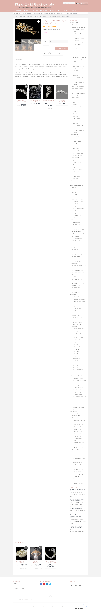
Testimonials (65, 606)
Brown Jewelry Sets (78, 431)
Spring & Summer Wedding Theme (79, 362)
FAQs (80, 0)
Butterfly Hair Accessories (78, 310)
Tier (72, 173)
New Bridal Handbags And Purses (79, 265)
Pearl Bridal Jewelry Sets (78, 447)
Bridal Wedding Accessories (76, 185)
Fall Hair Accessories (77, 317)
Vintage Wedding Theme (77, 385)
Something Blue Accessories (77, 342)
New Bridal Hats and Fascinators (78, 267)
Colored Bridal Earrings (77, 476)
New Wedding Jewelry (76, 290)
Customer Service (56, 0)
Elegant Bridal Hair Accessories (25, 599)
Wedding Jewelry (60, 13)
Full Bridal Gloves (76, 224)
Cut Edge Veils (76, 146)
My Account (48, 0)
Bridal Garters (74, 192)
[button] (38, 21)
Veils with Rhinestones (76, 183)
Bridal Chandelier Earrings (78, 469)
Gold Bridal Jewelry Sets (78, 444)
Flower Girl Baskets (75, 236)
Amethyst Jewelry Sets (79, 424)
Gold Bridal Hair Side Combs (79, 64)
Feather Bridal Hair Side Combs (79, 57)
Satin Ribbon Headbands (78, 33)
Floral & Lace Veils (75, 157)
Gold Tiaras (75, 116)
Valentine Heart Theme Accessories (79, 375)
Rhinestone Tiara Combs (79, 80)
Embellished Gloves (78, 226)
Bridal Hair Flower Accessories (78, 86)
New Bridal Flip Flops (76, 256)
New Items (72, 247)
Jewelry (53, 10)
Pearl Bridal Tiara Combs (79, 77)
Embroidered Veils (76, 148)
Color (45, 41)
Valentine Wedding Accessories (79, 380)
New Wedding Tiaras (76, 292)
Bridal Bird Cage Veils (76, 136)
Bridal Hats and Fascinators (77, 88)
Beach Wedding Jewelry (78, 303)
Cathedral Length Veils (77, 162)
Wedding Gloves (36, 13)
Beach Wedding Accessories (79, 299)
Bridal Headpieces (74, 22)
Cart (84, 3)
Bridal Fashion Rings (77, 346)
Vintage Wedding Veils (77, 394)
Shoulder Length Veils (77, 169)
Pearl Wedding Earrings (78, 483)
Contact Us (85, 0)
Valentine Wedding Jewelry (78, 382)
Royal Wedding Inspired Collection (79, 331)
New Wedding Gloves (76, 276)
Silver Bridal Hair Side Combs (60, 53)
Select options (37, 107)
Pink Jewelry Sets (77, 436)
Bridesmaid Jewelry (76, 449)
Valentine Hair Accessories (78, 378)
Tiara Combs (75, 75)
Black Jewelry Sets (78, 426)
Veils (26, 10)
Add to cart (62, 48)
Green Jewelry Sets (78, 433)
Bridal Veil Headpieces (26, 13)
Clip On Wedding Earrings (78, 474)
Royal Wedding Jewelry (78, 337)
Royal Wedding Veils (77, 339)
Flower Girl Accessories (75, 231)
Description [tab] (19, 59)
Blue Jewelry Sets (77, 429)
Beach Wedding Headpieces (79, 301)
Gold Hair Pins (76, 102)
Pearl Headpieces (76, 118)
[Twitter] (50, 584)
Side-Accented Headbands (78, 36)
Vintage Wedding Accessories (79, 389)
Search (77, 3)
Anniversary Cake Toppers (78, 208)
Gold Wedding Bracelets (78, 462)
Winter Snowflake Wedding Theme (79, 396)
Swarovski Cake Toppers (79, 217)
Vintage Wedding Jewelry (78, 392)
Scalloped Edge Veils (77, 155)
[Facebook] (41, 584)
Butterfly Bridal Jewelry (77, 308)
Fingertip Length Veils (77, 167)
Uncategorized (73, 411)
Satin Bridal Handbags (77, 203)
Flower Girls (44, 10)
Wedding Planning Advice (19, 588)
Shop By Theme (73, 294)
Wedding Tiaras (76, 360)
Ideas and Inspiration (18, 585)
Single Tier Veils (76, 178)
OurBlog (73, 10)
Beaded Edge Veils (77, 141)
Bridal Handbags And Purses (77, 199)
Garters (74, 197)
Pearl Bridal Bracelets (77, 464)
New (60, 10)
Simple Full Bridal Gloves (79, 229)
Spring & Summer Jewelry (78, 369)
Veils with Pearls (75, 180)
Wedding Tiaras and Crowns (71, 13)
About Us (59, 606)
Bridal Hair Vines (76, 99)
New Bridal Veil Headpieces (77, 270)
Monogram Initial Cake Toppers (79, 213)
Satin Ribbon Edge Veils (78, 153)
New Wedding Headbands (77, 287)
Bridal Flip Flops (75, 190)
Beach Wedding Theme (76, 296)
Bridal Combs (75, 344)
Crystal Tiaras (76, 111)
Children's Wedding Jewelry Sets (78, 233)
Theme (66, 10)
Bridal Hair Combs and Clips (58, 52)
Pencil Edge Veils (76, 150)
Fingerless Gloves (76, 222)
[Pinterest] (44, 584)
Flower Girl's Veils (75, 245)
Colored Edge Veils (77, 143)
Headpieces (18, 10)
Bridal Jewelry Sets (77, 356)
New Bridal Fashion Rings (77, 254)
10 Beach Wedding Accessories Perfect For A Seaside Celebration (77, 516)
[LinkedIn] (47, 584)
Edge (73, 139)
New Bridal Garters (75, 259)
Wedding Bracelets (75, 451)
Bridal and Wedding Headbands (48, 13)
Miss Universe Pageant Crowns (78, 328)
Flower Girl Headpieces (78, 113)
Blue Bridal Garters (77, 194)
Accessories (34, 10)
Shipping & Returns (66, 0)
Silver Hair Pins (76, 104)
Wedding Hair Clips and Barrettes (78, 93)
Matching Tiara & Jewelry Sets (78, 91)
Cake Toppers (74, 206)
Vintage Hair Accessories (78, 387)
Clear (50, 44)
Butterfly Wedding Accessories (79, 313)
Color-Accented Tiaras (77, 109)
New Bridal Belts (75, 249)
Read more (65, 106)
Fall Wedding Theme (76, 315)
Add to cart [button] (24, 108)
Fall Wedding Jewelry (77, 322)
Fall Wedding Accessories (78, 319)
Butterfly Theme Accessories (77, 306)
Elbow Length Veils (77, 164)
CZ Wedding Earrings (77, 478)
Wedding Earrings (76, 358)
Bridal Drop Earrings (77, 471)
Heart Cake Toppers (77, 210)
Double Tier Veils (76, 176)
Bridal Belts (74, 187)
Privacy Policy (75, 0)
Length (73, 160)
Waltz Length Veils (77, 171)
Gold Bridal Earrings (77, 481)
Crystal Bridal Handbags (78, 201)
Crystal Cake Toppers (78, 215)
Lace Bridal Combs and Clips (79, 66)
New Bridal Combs (75, 251)
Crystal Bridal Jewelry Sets (78, 442)
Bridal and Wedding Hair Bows (78, 24)
